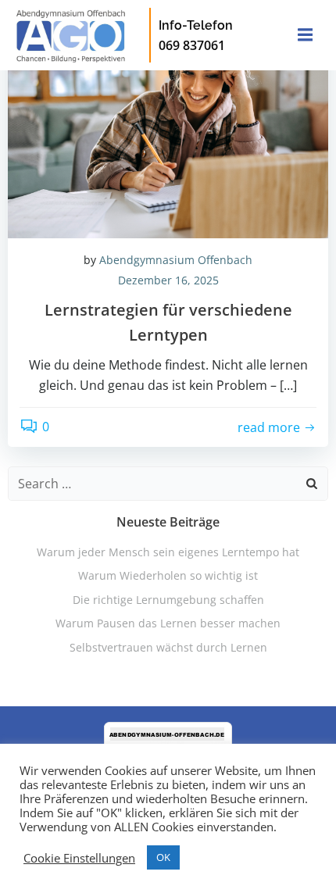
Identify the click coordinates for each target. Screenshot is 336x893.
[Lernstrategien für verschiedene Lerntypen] (168, 119)
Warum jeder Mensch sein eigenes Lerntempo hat (168, 552)
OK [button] (163, 857)
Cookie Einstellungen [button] (79, 858)
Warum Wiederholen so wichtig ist (168, 575)
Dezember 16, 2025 (168, 280)
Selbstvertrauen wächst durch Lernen (168, 647)
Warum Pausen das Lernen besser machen (168, 623)
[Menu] (303, 35)
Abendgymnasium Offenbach (175, 259)
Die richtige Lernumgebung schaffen (168, 599)
